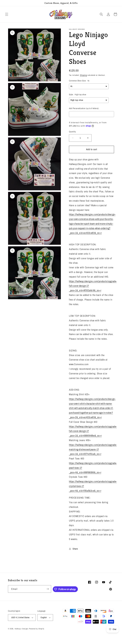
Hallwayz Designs (21, 629)
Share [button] (75, 548)
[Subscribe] (47, 589)
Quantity (72, 131)
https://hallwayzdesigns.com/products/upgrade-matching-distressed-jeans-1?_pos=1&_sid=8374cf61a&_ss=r (93, 449)
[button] (6, 14)
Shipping (83, 75)
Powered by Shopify (36, 629)
